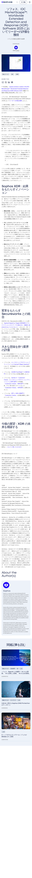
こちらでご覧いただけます (14, 447)
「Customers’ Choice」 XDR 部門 (13, 387)
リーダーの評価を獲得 (16, 100)
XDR (17, 74)
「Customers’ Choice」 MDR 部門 (13, 383)
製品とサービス (6, 74)
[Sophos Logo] (7, 2)
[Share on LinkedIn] (9, 82)
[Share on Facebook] (12, 82)
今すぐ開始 (23, 2)
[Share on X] (6, 82)
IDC (12, 74)
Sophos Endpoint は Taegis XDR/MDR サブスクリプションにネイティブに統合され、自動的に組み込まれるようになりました (16, 325)
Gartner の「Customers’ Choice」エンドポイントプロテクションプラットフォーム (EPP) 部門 (17, 379)
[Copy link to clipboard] (3, 82)
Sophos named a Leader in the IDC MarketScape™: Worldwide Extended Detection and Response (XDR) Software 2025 (15, 88)
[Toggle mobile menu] (29, 2)
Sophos (17, 50)
